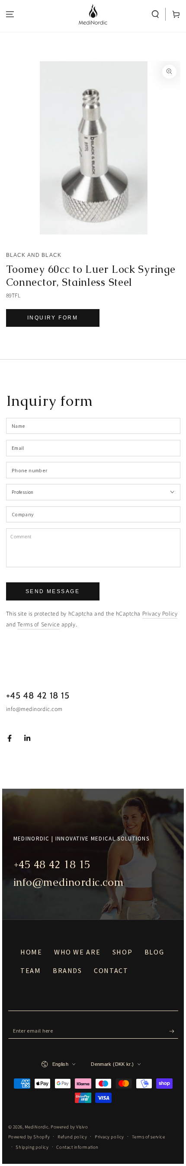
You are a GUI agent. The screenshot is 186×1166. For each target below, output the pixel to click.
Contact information (77, 1147)
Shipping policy (32, 1147)
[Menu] (10, 14)
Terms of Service (38, 624)
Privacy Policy (160, 614)
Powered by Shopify (29, 1137)
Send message (53, 591)
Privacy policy (109, 1137)
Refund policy (72, 1137)
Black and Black (34, 255)
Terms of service (148, 1137)
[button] (155, 14)
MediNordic (36, 1127)
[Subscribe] (173, 1031)
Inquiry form (52, 318)
